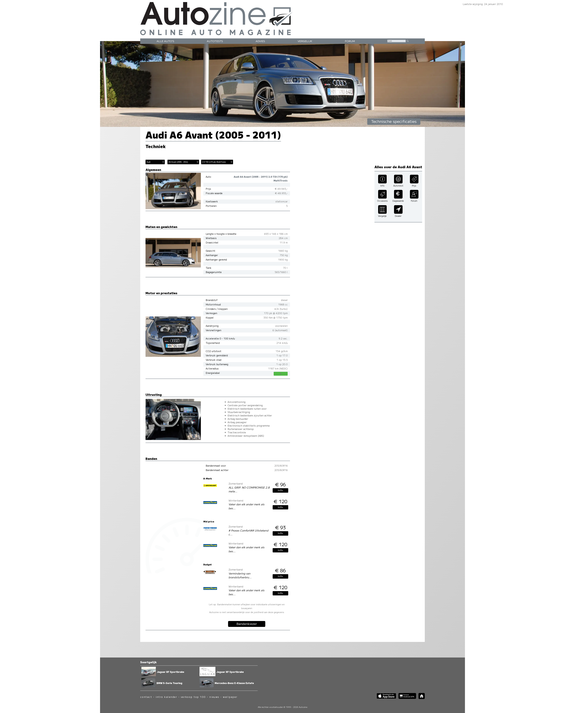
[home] (420, 698)
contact (146, 697)
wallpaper (230, 697)
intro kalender (166, 697)
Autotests (215, 41)
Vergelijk (305, 41)
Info (280, 490)
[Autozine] (282, 18)
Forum (350, 41)
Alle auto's (165, 41)
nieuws (214, 697)
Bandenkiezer (246, 623)
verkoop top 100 (193, 697)
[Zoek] (407, 41)
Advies (260, 41)
